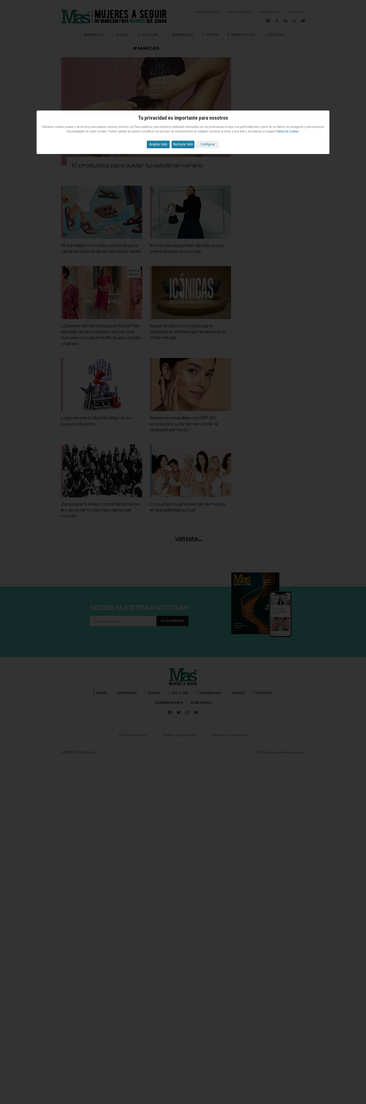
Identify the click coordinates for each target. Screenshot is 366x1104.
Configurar (208, 144)
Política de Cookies (287, 131)
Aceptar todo (158, 144)
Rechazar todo (183, 144)
